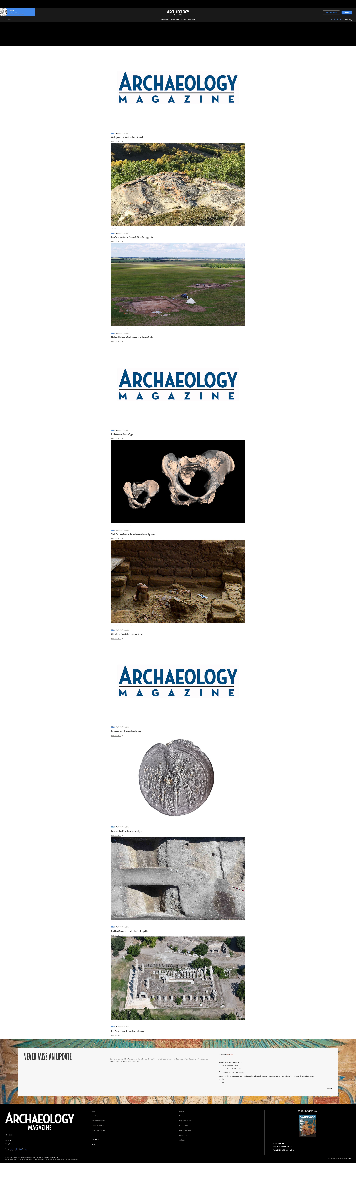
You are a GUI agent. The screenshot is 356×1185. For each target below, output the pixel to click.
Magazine (230, 1065)
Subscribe (347, 13)
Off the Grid (183, 1126)
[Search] (4, 19)
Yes (223, 1079)
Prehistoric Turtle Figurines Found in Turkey (126, 731)
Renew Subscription (331, 13)
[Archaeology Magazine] (39, 1131)
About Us (95, 1116)
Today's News (95, 1140)
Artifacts (182, 1140)
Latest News (191, 19)
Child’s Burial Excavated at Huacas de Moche (127, 634)
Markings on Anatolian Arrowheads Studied (127, 137)
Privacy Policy (8, 1144)
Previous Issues (175, 19)
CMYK (349, 1158)
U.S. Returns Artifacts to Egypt (122, 434)
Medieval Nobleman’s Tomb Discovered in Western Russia (132, 337)
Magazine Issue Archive (282, 1150)
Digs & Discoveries (185, 1121)
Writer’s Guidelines (98, 1121)
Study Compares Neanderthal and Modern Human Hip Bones (133, 534)
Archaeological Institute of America (234, 1069)
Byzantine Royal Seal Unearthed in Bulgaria (126, 831)
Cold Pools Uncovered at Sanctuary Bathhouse (127, 1031)
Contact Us (8, 1140)
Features (182, 1116)
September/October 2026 (307, 1111)
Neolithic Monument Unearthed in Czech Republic (129, 931)
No (223, 1083)
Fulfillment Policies (98, 1130)
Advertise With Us (98, 1126)
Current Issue (165, 19)
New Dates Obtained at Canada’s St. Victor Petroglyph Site (132, 237)
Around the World (185, 1130)
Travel (93, 1145)
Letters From (183, 1135)
